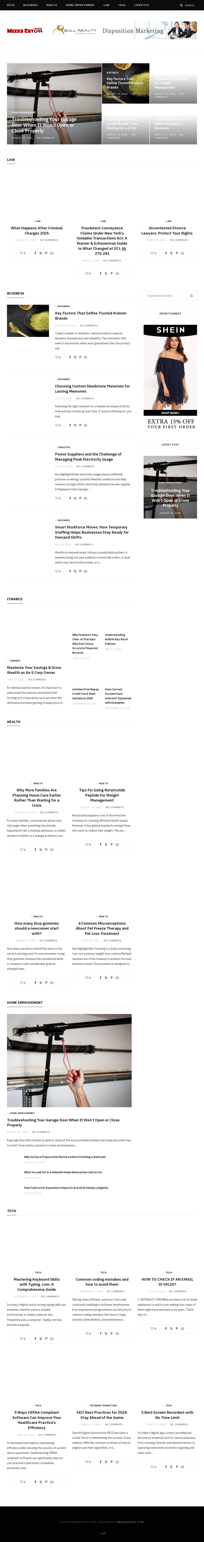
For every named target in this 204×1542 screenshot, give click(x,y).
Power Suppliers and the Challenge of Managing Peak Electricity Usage (88, 457)
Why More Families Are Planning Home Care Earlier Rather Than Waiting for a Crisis (124, 121)
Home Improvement (80, 5)
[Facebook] (35, 253)
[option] (102, 103)
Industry (64, 447)
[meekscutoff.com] (25, 30)
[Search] (181, 5)
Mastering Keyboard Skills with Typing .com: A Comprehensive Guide (37, 1284)
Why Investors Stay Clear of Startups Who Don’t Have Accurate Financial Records (85, 644)
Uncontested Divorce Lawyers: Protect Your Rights (167, 230)
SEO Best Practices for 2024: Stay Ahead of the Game (102, 1415)
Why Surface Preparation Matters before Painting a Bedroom (171, 121)
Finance (15, 599)
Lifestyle (141, 5)
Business (30, 5)
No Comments (46, 137)
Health (51, 5)
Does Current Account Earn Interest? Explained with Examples (118, 696)
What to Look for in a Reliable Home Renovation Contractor (63, 1172)
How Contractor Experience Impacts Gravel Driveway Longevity (66, 1188)
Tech (121, 5)
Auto (11, 5)
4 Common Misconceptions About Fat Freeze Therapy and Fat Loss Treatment (102, 928)
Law (106, 5)
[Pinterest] (46, 253)
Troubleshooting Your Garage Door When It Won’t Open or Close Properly (44, 125)
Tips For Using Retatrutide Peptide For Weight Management (171, 81)
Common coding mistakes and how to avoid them (102, 1282)
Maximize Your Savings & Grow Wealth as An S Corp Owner (34, 670)
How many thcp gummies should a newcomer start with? (36, 928)
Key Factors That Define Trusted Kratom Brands (125, 83)
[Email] (51, 253)
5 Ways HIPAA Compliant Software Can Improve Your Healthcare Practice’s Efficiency (36, 1420)
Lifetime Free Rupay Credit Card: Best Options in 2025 (85, 694)
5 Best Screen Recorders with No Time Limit (167, 1415)
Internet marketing (103, 1405)
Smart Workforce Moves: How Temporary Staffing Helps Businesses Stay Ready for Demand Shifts (92, 532)
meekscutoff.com (130, 1522)
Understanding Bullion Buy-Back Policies (116, 639)
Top (103, 1533)
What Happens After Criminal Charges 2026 (37, 230)
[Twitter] (40, 253)
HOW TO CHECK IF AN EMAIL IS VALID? (167, 1282)
